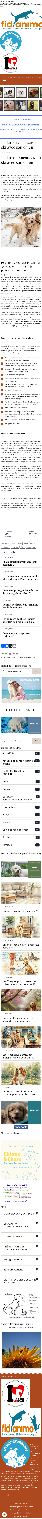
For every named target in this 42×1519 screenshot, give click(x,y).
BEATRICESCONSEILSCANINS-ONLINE (20, 1281)
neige (29, 547)
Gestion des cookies (21, 1516)
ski (34, 547)
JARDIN (6, 814)
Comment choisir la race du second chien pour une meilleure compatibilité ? (18, 1019)
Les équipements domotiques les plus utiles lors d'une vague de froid (20, 577)
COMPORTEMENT (14, 1236)
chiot (20, 543)
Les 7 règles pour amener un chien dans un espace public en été (19, 983)
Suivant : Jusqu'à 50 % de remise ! (33, 534)
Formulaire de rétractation (21, 1513)
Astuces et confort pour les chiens (18, 762)
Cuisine (6, 789)
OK (36, 671)
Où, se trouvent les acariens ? (20, 911)
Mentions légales (21, 1503)
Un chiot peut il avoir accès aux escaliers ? (19, 563)
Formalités (8, 807)
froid (22, 547)
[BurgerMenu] (4, 81)
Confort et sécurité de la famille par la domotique (20, 606)
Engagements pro (14, 1259)
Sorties (6, 837)
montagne (5, 547)
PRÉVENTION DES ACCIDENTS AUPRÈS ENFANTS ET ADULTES (17, 1248)
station (32, 543)
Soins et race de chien (15, 829)
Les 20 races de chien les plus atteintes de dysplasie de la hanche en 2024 (18, 620)
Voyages (7, 844)
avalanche (5, 543)
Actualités (8, 753)
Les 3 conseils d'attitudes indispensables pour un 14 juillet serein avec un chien (18, 1056)
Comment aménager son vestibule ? (16, 635)
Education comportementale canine (17, 798)
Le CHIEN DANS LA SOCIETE (13, 772)
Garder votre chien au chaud (26, 441)
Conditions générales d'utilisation (21, 1507)
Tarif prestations (13, 1269)
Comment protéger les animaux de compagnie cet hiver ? (20, 592)
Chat (5, 781)
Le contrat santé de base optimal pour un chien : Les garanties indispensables (18, 1093)
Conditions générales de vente (21, 1510)
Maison (6, 822)
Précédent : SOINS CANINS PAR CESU (8, 534)
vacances (15, 547)
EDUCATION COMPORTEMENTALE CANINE (16, 1225)
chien (26, 543)
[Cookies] (4, 1514)
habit (13, 543)
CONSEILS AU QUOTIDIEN (19, 1213)
